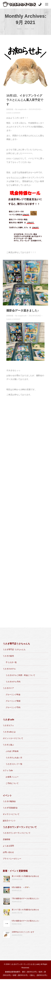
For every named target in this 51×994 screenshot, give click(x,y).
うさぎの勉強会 (9, 801)
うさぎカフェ (8, 725)
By (21, 109)
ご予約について (12, 783)
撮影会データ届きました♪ (22, 310)
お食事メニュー (12, 777)
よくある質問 (8, 846)
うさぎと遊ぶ (8, 745)
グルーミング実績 (13, 701)
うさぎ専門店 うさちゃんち (14, 649)
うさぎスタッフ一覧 (14, 764)
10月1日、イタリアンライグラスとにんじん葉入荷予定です (24, 100)
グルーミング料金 (13, 694)
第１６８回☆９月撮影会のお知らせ (25, 876)
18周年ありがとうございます (23, 932)
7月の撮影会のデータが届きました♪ (25, 898)
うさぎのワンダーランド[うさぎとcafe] (25, 964)
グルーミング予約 (13, 707)
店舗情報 (6, 839)
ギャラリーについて (11, 814)
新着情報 (9, 109)
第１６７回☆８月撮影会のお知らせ (25, 910)
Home (19, 29)
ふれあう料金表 (12, 751)
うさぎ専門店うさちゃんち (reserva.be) (24, 613)
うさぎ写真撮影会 (10, 808)
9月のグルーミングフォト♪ (23, 433)
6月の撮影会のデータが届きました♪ (25, 921)
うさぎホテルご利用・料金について (20, 675)
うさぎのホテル (9, 669)
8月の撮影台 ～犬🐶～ (21, 887)
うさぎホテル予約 (13, 682)
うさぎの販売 (8, 656)
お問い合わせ (8, 852)
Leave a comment (13, 113)
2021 (26, 29)
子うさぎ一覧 (11, 662)
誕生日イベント (9, 821)
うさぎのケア (8, 688)
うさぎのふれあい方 (14, 758)
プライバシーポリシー (12, 859)
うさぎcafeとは (9, 732)
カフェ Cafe (8, 770)
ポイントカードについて (13, 738)
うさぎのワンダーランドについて (16, 833)
